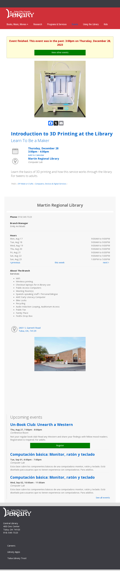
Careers (11, 545)
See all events (103, 497)
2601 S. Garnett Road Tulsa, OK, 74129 (30, 329)
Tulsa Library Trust (16, 558)
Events (75, 24)
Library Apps (13, 551)
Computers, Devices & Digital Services (50, 183)
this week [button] (59, 262)
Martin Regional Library (43, 158)
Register (60, 445)
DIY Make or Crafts (25, 183)
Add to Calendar (36, 155)
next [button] (105, 262)
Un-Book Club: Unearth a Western (41, 424)
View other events (60, 52)
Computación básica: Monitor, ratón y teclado (53, 454)
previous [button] (15, 262)
